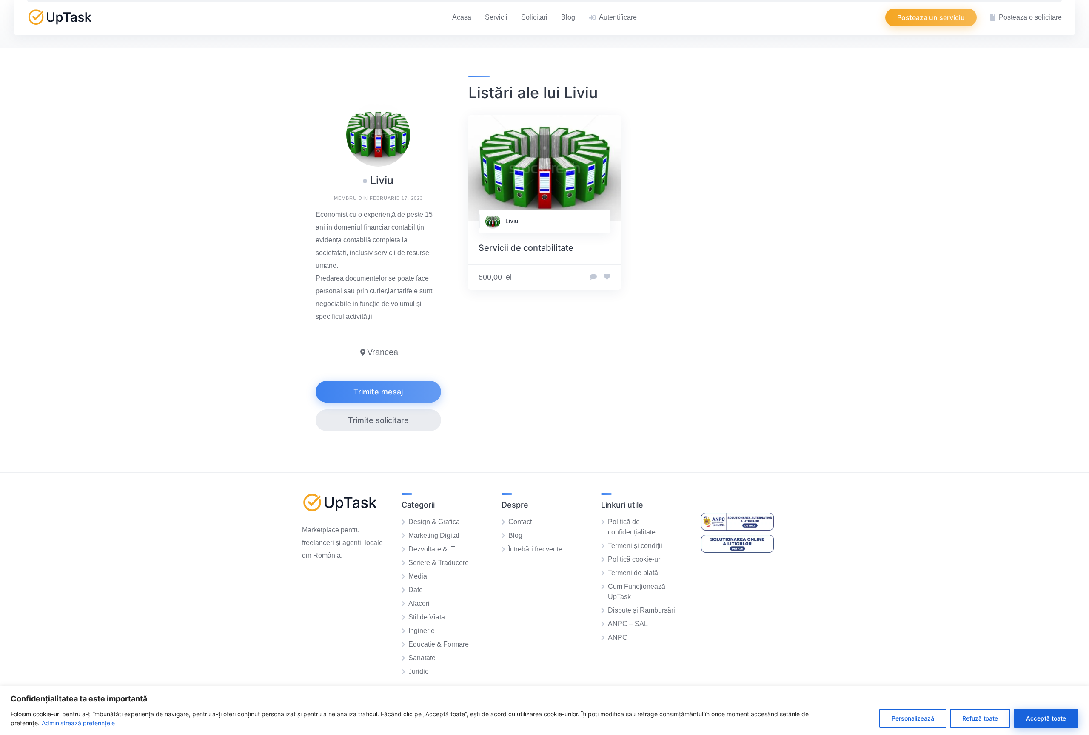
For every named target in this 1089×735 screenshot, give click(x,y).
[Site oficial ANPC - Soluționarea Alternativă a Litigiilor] (737, 528)
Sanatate (422, 657)
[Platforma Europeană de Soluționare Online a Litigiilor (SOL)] (737, 550)
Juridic (418, 671)
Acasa (461, 17)
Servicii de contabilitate (526, 248)
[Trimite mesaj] (593, 277)
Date (415, 589)
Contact (520, 521)
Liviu (511, 220)
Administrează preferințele (78, 722)
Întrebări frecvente (535, 549)
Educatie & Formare (438, 644)
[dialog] (544, 710)
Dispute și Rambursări (641, 610)
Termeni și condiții (635, 545)
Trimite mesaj (378, 391)
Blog (568, 17)
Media (417, 576)
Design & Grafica (434, 521)
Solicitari (534, 17)
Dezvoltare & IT (431, 549)
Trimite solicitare (378, 420)
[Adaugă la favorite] (607, 277)
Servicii (496, 17)
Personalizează (913, 718)
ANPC (617, 637)
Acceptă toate (1046, 718)
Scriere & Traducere (438, 562)
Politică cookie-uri (635, 559)
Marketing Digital (433, 535)
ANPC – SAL (628, 623)
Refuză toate (980, 718)
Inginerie (421, 630)
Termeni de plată (633, 572)
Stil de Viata (426, 617)
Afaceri (419, 603)
